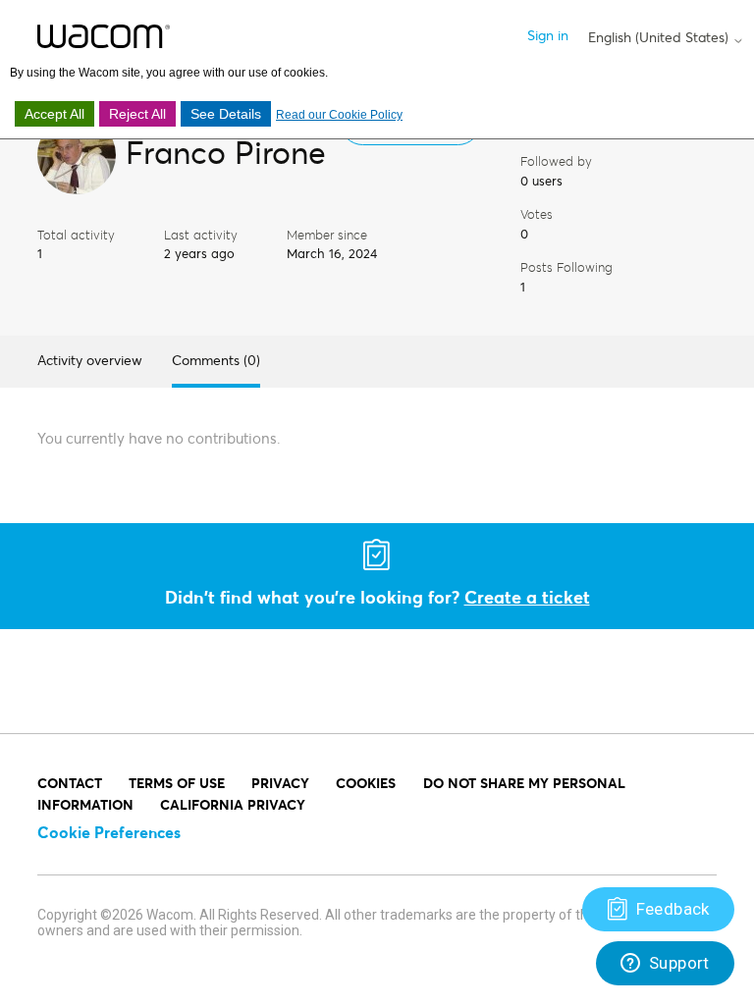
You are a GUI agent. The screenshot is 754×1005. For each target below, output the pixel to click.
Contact (69, 782)
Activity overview (89, 359)
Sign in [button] (547, 34)
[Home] (103, 36)
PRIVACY (280, 782)
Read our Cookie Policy (339, 115)
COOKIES (366, 782)
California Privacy (232, 804)
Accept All (54, 114)
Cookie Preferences (109, 831)
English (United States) (660, 37)
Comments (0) (216, 359)
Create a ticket (527, 596)
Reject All (137, 114)
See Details (225, 114)
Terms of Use (177, 782)
